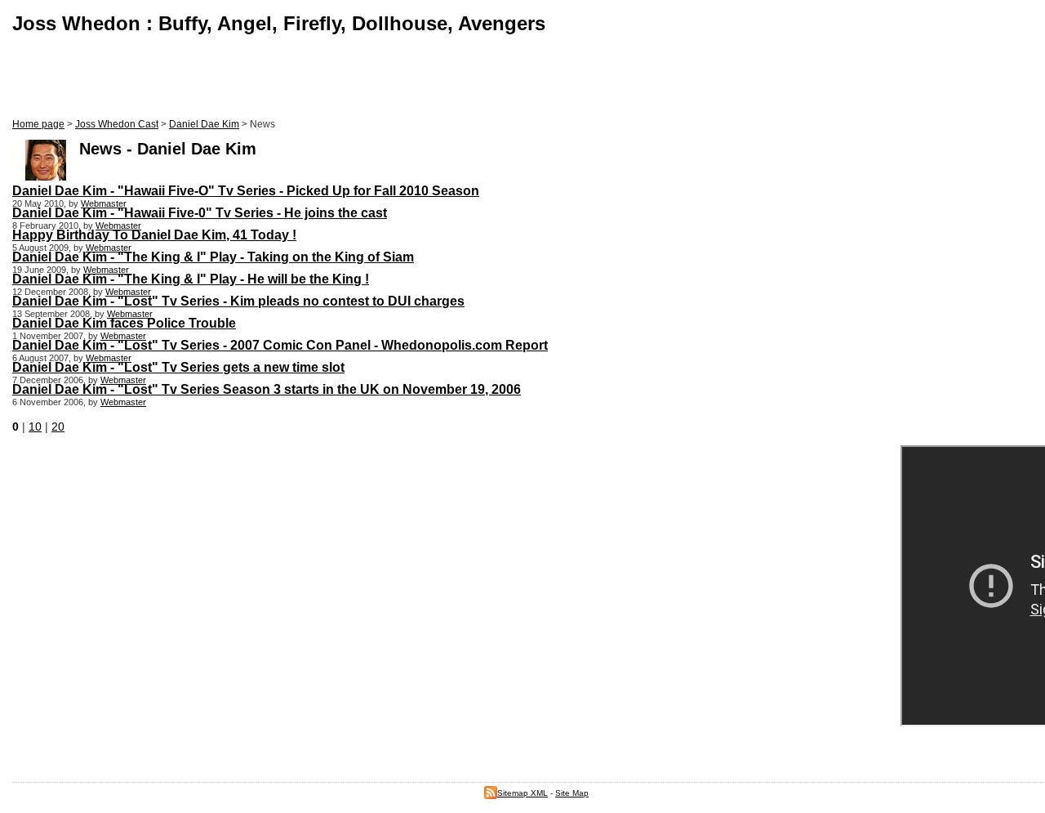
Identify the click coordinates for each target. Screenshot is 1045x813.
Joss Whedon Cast (116, 124)
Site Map (572, 792)
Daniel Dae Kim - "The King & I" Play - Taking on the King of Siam (213, 256)
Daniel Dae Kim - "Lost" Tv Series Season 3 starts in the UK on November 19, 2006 (266, 389)
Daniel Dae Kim (204, 124)
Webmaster (104, 203)
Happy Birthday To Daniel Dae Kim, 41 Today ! (154, 234)
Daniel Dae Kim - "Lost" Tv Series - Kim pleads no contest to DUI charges (238, 300)
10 (35, 426)
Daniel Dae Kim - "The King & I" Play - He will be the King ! (190, 278)
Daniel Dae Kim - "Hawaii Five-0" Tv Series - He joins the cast (199, 212)
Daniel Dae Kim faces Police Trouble (124, 322)
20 (57, 426)
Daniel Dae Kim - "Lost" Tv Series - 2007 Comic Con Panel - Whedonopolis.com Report (280, 344)
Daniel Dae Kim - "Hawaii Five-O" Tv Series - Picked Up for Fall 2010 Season (245, 190)
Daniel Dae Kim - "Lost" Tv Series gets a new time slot (178, 367)
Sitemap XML (522, 792)
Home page (38, 124)
